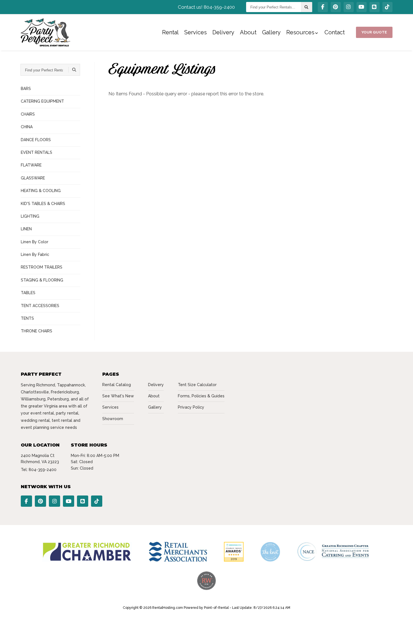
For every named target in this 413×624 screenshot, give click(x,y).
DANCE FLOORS (36, 140)
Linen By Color (34, 242)
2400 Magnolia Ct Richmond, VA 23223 (40, 458)
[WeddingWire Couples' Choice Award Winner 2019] (234, 560)
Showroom (112, 418)
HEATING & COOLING (41, 190)
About (248, 32)
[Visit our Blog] (374, 7)
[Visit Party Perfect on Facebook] (323, 7)
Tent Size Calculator (197, 384)
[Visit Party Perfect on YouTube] (362, 7)
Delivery (223, 32)
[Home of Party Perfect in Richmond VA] (46, 32)
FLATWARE (31, 165)
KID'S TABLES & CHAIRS (43, 203)
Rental (170, 32)
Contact (334, 32)
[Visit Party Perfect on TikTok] (387, 7)
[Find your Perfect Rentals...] (306, 7)
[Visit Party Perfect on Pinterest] (336, 7)
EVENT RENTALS (36, 152)
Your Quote (374, 32)
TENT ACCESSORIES (40, 305)
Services (195, 32)
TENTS (27, 318)
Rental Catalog (116, 384)
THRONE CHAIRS (36, 331)
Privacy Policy (191, 407)
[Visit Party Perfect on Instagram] (349, 7)
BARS (26, 88)
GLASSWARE (33, 178)
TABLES (28, 292)
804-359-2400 (42, 469)
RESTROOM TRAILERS (41, 267)
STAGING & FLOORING (42, 280)
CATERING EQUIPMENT (42, 101)
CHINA (27, 127)
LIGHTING (30, 216)
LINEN (26, 229)
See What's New (118, 396)
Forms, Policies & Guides (201, 396)
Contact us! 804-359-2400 (206, 7)
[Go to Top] (402, 614)
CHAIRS (28, 114)
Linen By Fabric (35, 254)
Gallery (271, 32)
